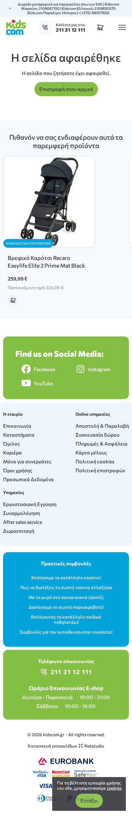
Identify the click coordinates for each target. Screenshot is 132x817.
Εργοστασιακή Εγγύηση (29, 504)
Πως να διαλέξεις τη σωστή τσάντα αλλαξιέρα (66, 587)
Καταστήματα (18, 435)
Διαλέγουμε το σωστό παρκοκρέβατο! (66, 607)
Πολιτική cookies (95, 461)
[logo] (16, 27)
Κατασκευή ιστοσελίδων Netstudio (66, 745)
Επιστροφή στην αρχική (66, 89)
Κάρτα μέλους (91, 452)
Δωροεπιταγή (18, 531)
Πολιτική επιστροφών (100, 470)
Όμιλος (11, 443)
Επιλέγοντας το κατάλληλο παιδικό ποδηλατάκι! (66, 619)
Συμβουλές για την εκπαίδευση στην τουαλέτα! (66, 631)
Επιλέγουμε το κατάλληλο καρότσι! (66, 577)
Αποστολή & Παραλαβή (102, 426)
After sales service (22, 522)
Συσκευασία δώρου (97, 435)
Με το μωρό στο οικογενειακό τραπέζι (66, 597)
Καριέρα (12, 452)
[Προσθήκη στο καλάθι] (13, 300)
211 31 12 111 (71, 671)
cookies (114, 788)
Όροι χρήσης (17, 470)
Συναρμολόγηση (21, 513)
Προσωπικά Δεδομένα (28, 479)
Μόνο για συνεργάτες (27, 461)
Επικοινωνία (17, 426)
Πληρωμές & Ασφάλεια (101, 443)
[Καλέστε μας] (46, 27)
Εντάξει (89, 800)
